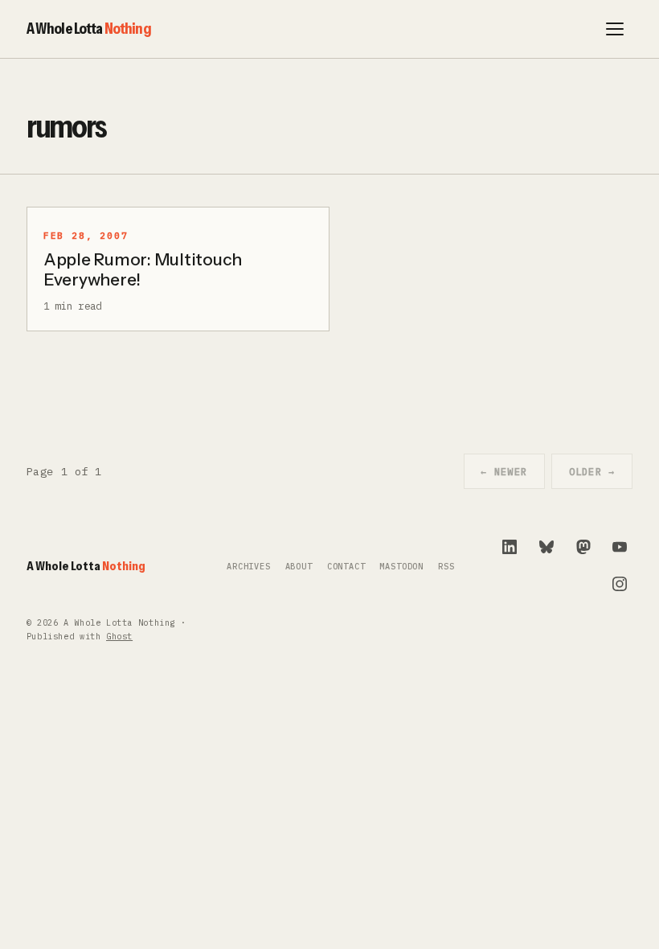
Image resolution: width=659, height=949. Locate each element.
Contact (346, 566)
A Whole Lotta (89, 28)
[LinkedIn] (509, 547)
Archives (249, 566)
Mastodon (401, 566)
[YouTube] (619, 547)
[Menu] (614, 29)
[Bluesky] (546, 547)
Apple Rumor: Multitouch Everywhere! (142, 269)
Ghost (119, 636)
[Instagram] (619, 584)
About (299, 566)
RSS (446, 566)
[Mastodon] (583, 547)
